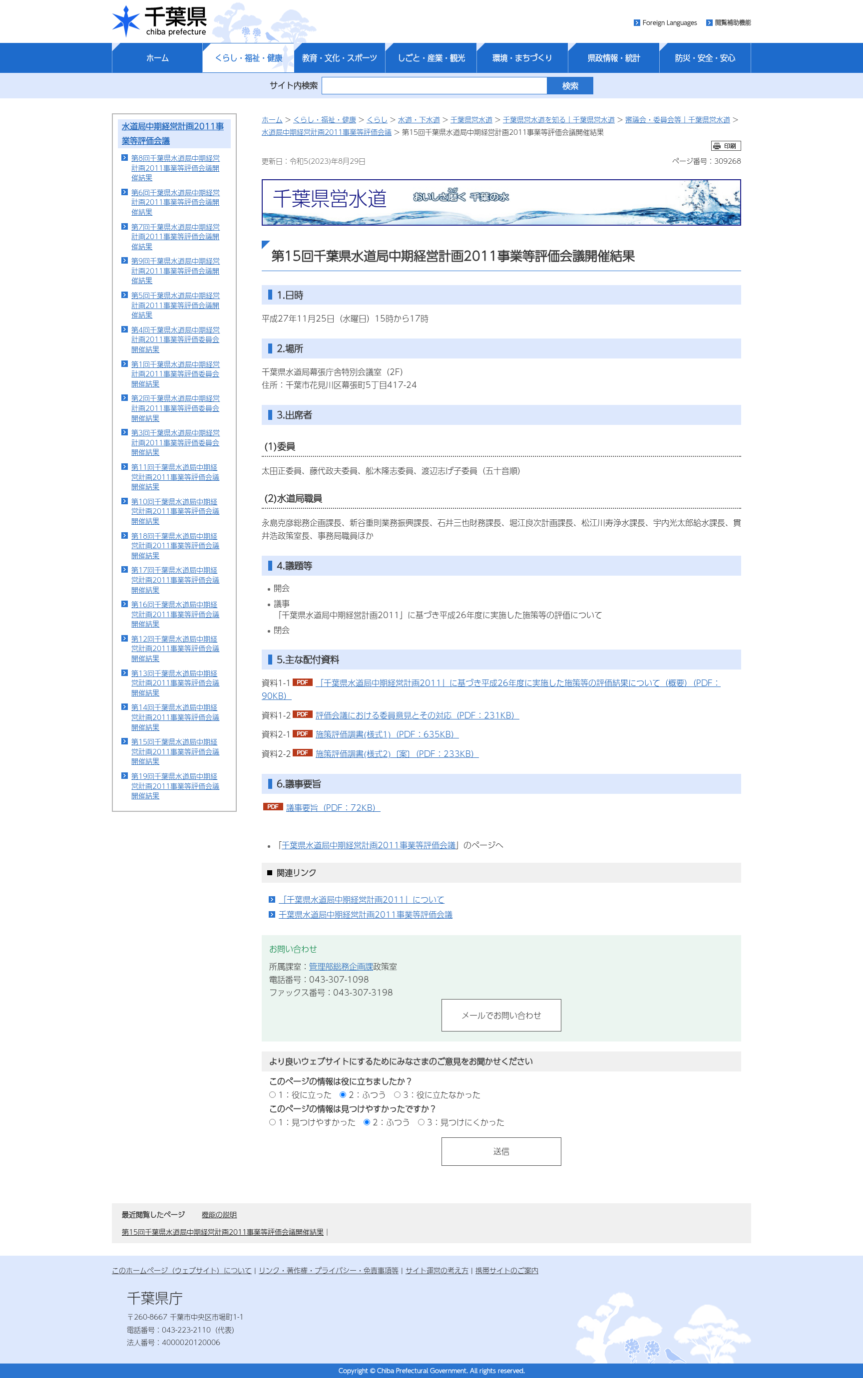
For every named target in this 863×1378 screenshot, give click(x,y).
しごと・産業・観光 (431, 58)
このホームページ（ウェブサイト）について (182, 1270)
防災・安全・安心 (705, 58)
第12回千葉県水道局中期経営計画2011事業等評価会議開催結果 (175, 648)
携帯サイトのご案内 (506, 1270)
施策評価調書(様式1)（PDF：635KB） (387, 734)
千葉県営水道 (471, 119)
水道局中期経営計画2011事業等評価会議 (327, 131)
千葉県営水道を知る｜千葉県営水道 (559, 119)
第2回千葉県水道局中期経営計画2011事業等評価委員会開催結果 (175, 407)
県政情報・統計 (614, 58)
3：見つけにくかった (465, 1122)
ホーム (157, 58)
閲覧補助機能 (733, 22)
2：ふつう (367, 1094)
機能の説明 (219, 1214)
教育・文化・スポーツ (339, 58)
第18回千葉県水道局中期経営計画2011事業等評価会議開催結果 (175, 545)
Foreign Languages (670, 22)
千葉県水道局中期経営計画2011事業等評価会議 (368, 845)
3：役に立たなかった (441, 1094)
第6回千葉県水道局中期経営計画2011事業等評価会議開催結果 (175, 202)
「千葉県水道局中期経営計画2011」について (361, 899)
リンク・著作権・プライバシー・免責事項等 (329, 1270)
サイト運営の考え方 (437, 1270)
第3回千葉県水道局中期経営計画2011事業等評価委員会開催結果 (175, 442)
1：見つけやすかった (317, 1122)
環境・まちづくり (522, 58)
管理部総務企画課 (341, 966)
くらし (377, 119)
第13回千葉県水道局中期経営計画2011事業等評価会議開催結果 (175, 683)
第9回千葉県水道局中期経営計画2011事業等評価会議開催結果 (175, 270)
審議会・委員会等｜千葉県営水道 (677, 119)
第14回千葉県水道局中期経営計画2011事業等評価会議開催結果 (175, 716)
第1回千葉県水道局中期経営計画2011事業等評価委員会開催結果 (175, 373)
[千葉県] (159, 21)
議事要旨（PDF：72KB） (333, 807)
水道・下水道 (419, 119)
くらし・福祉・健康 (248, 58)
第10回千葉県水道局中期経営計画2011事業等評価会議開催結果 (175, 511)
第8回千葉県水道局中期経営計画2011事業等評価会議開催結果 (175, 167)
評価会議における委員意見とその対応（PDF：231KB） (417, 715)
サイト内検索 (294, 85)
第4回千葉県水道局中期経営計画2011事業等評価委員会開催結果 (175, 339)
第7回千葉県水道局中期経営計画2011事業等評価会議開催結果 (175, 236)
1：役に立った (305, 1094)
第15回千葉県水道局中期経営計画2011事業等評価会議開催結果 (175, 751)
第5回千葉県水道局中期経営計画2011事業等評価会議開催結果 (175, 305)
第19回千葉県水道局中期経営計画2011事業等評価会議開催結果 (175, 785)
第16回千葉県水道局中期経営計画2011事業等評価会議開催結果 (175, 614)
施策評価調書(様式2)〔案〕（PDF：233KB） (397, 753)
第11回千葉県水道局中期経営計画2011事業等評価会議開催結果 (175, 476)
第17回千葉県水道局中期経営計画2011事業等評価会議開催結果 (175, 579)
